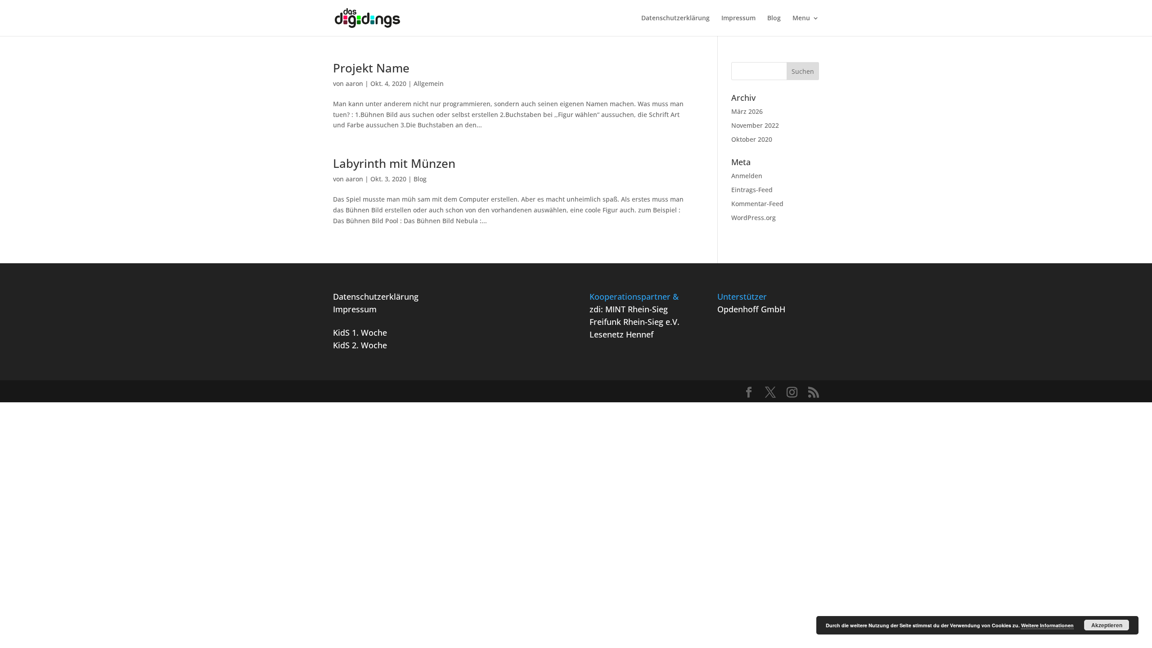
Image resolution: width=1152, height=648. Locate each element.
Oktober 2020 (751, 139)
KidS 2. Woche (360, 345)
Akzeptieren (1106, 625)
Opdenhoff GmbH (751, 309)
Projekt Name (371, 68)
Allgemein (429, 83)
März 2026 (747, 111)
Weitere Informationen (1047, 625)
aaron (354, 83)
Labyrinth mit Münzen (394, 163)
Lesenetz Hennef (621, 334)
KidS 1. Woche (360, 332)
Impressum (738, 18)
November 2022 (755, 125)
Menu (801, 18)
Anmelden (746, 175)
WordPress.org (753, 217)
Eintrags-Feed (752, 189)
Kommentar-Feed (757, 203)
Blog (774, 18)
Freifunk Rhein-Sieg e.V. (635, 321)
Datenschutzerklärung (675, 18)
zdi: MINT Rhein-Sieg (629, 309)
